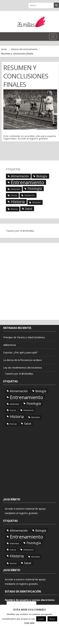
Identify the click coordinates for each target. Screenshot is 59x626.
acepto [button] (41, 619)
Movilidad (36, 202)
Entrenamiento (27, 182)
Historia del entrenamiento (24, 49)
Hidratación (29, 195)
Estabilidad (15, 189)
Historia (18, 201)
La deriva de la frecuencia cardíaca (22, 360)
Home (4, 49)
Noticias (14, 209)
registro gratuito (38, 138)
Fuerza (14, 195)
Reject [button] (52, 619)
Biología (41, 176)
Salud (28, 208)
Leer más (29, 623)
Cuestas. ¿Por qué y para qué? (20, 352)
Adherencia (9, 344)
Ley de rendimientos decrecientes (22, 367)
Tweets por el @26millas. (20, 230)
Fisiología (35, 188)
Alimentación (20, 176)
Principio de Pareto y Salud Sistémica (24, 337)
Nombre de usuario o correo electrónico (30, 600)
